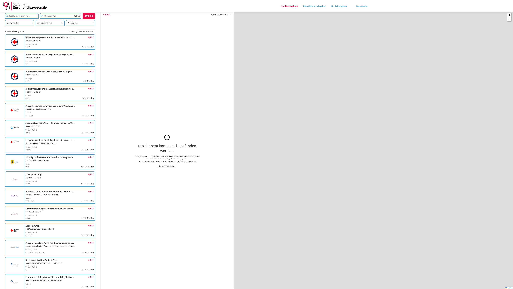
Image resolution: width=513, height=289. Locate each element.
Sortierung (73, 31)
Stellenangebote (289, 6)
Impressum (361, 6)
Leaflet (509, 288)
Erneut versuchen (167, 166)
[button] (509, 15)
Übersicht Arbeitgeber (314, 6)
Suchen (89, 16)
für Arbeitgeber (339, 6)
